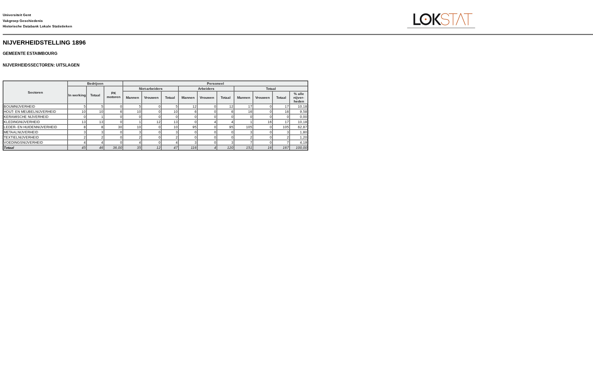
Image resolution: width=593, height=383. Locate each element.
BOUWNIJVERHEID (19, 106)
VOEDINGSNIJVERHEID (23, 142)
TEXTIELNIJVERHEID (21, 137)
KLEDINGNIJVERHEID (22, 122)
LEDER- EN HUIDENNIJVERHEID (30, 127)
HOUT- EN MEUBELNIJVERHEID (30, 111)
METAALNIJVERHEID (21, 132)
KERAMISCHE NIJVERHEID (26, 117)
